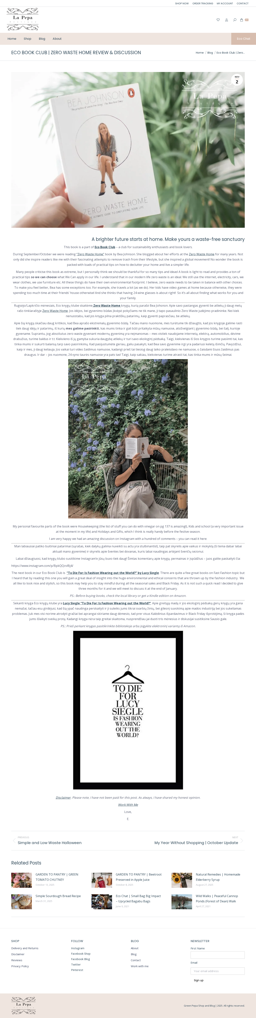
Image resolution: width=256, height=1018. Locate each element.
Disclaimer (63, 798)
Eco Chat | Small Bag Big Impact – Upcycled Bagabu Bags (138, 898)
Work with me (140, 966)
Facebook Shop (81, 953)
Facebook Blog (80, 959)
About (134, 948)
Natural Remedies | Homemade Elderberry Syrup (218, 877)
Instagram (77, 948)
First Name (198, 948)
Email (194, 962)
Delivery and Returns (24, 948)
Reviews (16, 960)
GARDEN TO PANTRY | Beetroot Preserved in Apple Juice (139, 877)
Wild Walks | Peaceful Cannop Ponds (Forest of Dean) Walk (217, 898)
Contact (136, 960)
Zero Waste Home (201, 254)
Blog (134, 954)
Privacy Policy (20, 966)
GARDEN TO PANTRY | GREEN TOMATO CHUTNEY (57, 877)
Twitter (76, 964)
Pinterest (77, 970)
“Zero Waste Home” (90, 254)
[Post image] (21, 880)
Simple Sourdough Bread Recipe (58, 896)
